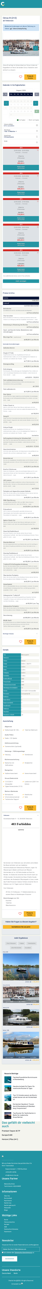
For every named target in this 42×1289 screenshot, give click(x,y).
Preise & (30, 77)
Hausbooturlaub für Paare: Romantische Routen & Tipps (24, 1087)
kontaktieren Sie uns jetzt (21, 927)
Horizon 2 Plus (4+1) (10, 1139)
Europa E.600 (7, 1135)
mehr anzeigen (21, 281)
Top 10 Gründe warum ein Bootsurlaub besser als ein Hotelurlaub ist (25, 1097)
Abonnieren (9, 1259)
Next (35, 48)
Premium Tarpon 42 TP (11, 1131)
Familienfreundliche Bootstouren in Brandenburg (25, 1078)
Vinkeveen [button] (6, 815)
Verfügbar (22, 120)
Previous (6, 48)
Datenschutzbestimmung (23, 1253)
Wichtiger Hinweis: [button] (8, 633)
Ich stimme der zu (18, 1253)
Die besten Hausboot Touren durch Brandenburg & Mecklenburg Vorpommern (24, 1106)
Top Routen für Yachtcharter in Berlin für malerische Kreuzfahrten (24, 1115)
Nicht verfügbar (34, 120)
